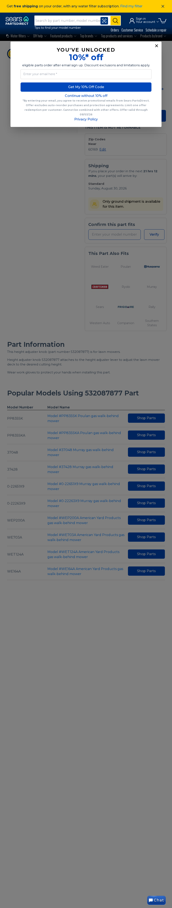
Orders (115, 30)
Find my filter (131, 6)
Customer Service (132, 30)
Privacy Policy (86, 119)
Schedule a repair (156, 30)
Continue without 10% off (86, 96)
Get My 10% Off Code (86, 87)
